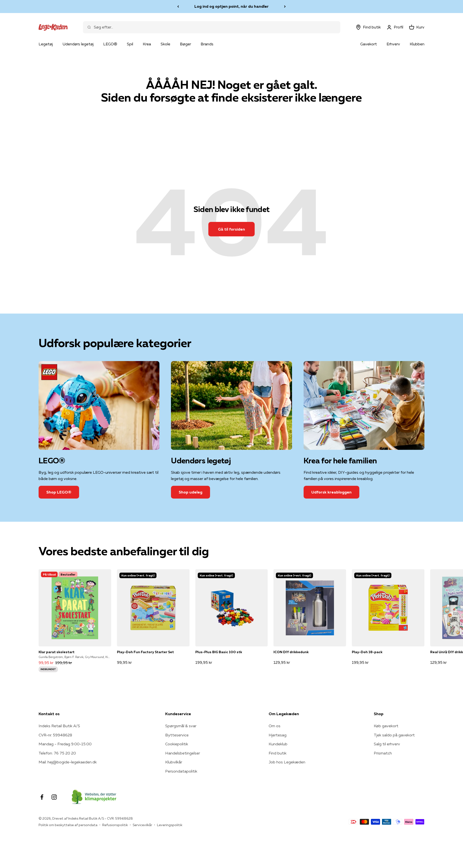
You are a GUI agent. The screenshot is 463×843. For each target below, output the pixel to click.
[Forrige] (178, 6)
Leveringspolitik (169, 825)
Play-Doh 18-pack (367, 652)
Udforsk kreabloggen (331, 492)
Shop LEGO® (58, 492)
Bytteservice (177, 735)
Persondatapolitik (181, 771)
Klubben (417, 43)
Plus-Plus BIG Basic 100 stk (218, 652)
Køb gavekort (386, 725)
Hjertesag (277, 735)
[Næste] (285, 6)
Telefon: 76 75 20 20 (57, 753)
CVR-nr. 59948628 (55, 735)
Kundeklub (278, 743)
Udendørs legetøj (78, 43)
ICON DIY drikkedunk (291, 652)
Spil (130, 43)
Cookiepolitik (176, 743)
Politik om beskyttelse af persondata (68, 825)
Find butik (277, 753)
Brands (207, 43)
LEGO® (110, 43)
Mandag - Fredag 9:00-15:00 (65, 743)
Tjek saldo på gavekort (394, 735)
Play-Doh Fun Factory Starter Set (145, 652)
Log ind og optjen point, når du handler (231, 6)
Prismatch (383, 753)
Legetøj (46, 43)
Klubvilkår (173, 762)
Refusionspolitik (115, 825)
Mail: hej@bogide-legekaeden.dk (68, 762)
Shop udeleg (190, 492)
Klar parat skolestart (57, 652)
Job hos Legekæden (287, 762)
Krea (147, 43)
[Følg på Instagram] (54, 797)
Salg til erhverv (387, 743)
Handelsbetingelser (182, 753)
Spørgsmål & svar (180, 725)
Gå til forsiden (231, 229)
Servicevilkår (142, 825)
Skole (165, 43)
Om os (274, 725)
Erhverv (393, 43)
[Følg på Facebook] (42, 797)
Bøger (185, 43)
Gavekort (368, 43)
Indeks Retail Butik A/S (59, 725)
